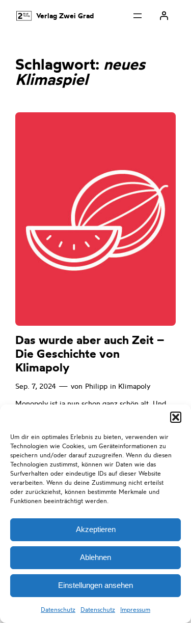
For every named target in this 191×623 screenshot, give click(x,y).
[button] (176, 417)
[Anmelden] (164, 15)
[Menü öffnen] (137, 16)
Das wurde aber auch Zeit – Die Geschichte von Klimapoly (90, 354)
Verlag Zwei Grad (65, 15)
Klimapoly (134, 386)
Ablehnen (95, 557)
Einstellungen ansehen (95, 585)
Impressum (135, 609)
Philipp (96, 386)
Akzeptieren (96, 529)
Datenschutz (58, 609)
